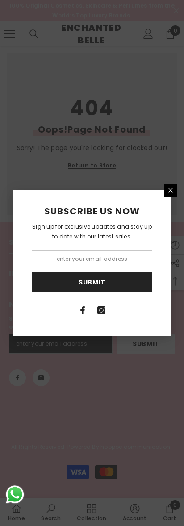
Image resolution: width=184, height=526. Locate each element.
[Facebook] (82, 310)
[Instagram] (101, 310)
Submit (92, 282)
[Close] (170, 190)
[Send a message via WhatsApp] (14, 494)
